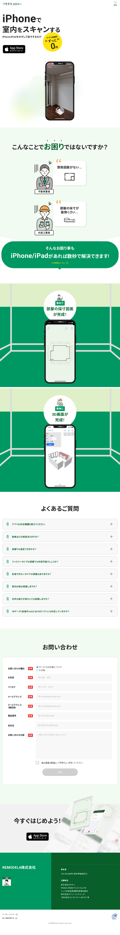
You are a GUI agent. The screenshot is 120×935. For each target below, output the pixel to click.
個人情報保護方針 (8, 918)
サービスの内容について (50, 667)
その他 (42, 670)
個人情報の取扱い (49, 763)
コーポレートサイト (8, 914)
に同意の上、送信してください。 (62, 763)
